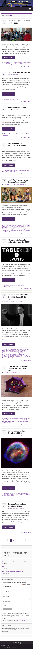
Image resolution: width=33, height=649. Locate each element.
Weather (18, 99)
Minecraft (4, 229)
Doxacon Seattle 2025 (9, 99)
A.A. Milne (6, 418)
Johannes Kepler (6, 494)
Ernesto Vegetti (17, 353)
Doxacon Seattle (5, 9)
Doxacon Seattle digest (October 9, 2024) (17, 432)
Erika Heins (24, 225)
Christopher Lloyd (12, 350)
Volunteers (25, 111)
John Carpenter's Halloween (17, 354)
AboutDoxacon (14, 148)
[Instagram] (16, 642)
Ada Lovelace (12, 418)
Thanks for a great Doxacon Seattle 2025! (19, 22)
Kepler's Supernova (16, 494)
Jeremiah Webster (21, 226)
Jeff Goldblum (5, 354)
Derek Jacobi (21, 350)
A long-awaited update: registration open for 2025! (19, 241)
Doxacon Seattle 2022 (23, 134)
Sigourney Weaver (25, 494)
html (5, 603)
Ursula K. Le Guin (23, 356)
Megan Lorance (10, 227)
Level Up (17, 111)
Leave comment (27, 66)
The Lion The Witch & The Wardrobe (20, 421)
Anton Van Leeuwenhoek (10, 349)
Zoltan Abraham (6, 231)
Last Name (6, 596)
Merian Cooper (11, 355)
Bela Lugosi (19, 349)
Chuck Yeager (26, 418)
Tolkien (17, 356)
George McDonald (12, 226)
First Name (6, 591)
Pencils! (26, 355)
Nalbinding (10, 229)
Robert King (22, 229)
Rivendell (4, 356)
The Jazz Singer (10, 495)
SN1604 (4, 495)
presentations (5, 171)
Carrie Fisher (26, 349)
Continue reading (8, 57)
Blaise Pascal (19, 418)
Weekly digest (20, 301)
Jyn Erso (8, 421)
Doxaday (17, 25)
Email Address (7, 586)
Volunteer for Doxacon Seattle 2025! (17, 108)
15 (21, 540)
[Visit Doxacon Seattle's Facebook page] (18, 642)
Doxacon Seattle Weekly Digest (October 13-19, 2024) (18, 368)
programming (13, 171)
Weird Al (10, 357)
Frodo (27, 353)
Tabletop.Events (6, 286)
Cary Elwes (5, 350)
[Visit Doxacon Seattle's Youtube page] (20, 642)
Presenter (15, 229)
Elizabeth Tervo (17, 225)
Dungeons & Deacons (14, 64)
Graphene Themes (12, 647)
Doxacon (15, 62)
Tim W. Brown (25, 230)
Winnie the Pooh (6, 422)
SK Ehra (22, 64)
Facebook (23, 620)
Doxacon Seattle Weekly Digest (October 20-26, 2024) (18, 297)
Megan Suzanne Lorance (20, 227)
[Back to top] (29, 645)
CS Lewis (4, 420)
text (5, 605)
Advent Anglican (8, 62)
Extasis (23, 353)
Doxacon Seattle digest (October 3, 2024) (17, 505)
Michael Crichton (19, 355)
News (21, 25)
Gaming (12, 301)
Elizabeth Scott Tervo (7, 225)
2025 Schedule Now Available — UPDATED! (17, 144)
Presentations (23, 148)
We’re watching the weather (19, 72)
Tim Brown (19, 230)
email (16, 620)
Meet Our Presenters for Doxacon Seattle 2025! (18, 181)
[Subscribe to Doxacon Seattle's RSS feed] (13, 642)
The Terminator (12, 230)
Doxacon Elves (12, 25)
